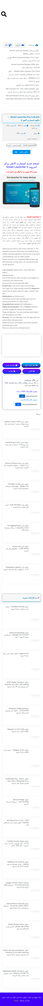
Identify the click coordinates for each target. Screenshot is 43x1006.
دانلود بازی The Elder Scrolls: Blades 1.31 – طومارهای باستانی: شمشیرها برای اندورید (17, 486)
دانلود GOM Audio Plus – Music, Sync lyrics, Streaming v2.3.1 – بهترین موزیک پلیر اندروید (17, 781)
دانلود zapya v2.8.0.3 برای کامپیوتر (27, 85)
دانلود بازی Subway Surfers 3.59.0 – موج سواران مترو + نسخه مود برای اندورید (16, 424)
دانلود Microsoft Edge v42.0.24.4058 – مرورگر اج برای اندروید (17, 802)
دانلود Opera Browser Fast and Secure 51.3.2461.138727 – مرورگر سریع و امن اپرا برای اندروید (16, 906)
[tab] (33, 45)
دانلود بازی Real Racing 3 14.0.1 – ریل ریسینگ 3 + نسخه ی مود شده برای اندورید (16, 445)
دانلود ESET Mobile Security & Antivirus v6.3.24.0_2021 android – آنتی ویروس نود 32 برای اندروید (16, 684)
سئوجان (16, 1000)
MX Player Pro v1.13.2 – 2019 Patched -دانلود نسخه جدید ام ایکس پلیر (16, 822)
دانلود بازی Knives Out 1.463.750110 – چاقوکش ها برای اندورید (17, 548)
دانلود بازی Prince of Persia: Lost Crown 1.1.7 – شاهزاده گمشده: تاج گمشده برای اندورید (16, 465)
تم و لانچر (34, 128)
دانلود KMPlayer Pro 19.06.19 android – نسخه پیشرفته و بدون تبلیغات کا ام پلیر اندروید (18, 864)
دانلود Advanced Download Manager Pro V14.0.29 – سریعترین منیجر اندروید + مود (16, 635)
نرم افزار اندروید (32, 139)
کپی (22, 396)
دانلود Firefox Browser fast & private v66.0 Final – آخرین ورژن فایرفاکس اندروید (17, 926)
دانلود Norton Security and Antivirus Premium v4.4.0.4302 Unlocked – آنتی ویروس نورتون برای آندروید (16, 952)
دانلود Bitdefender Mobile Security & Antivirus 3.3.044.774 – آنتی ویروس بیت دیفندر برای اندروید (16, 973)
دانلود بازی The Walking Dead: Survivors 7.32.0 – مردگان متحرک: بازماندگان (16, 528)
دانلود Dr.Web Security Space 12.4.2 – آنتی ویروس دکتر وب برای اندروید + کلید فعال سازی (17, 843)
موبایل (35, 133)
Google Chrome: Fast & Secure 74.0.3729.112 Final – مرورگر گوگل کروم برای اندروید (16, 885)
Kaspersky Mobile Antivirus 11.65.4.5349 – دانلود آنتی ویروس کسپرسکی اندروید (17, 711)
